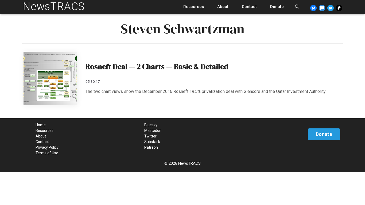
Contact (249, 6)
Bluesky (150, 125)
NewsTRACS (54, 6)
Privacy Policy (47, 147)
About (222, 6)
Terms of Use (47, 153)
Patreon (151, 147)
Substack (152, 142)
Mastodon (152, 130)
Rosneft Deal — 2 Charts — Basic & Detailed (157, 66)
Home (41, 125)
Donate (277, 6)
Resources (193, 6)
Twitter (150, 136)
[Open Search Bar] (297, 6)
